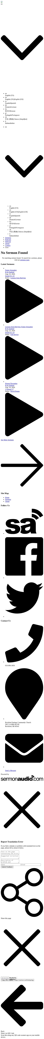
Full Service (14, 334)
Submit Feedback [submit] (7, 867)
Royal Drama (15, 391)
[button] (22, 810)
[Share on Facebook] (2, 978)
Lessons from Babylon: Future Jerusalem (19, 327)
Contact (7, 245)
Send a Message (10, 770)
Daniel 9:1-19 (9, 276)
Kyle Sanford (9, 272)
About (7, 243)
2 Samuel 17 (9, 389)
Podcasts (8, 240)
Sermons (8, 238)
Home (7, 497)
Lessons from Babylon (18, 278)
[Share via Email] (6, 978)
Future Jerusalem (11, 270)
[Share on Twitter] (4, 978)
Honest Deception (11, 383)
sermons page (24, 260)
